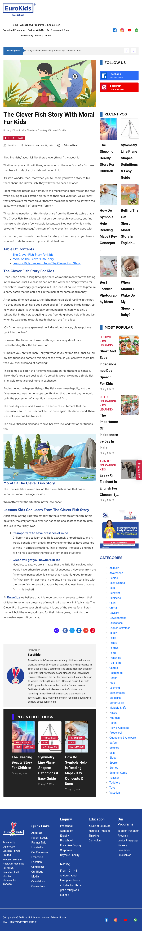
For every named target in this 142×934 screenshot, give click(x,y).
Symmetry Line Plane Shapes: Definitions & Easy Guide (48, 768)
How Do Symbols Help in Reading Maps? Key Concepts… (108, 229)
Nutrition (114, 717)
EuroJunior (124, 850)
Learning (106, 345)
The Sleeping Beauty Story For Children (22, 762)
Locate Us (37, 847)
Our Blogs (37, 871)
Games (113, 667)
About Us (36, 832)
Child (104, 397)
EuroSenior (124, 855)
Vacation (114, 792)
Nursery (122, 845)
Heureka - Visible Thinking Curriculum (99, 835)
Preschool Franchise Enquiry (70, 843)
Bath (112, 588)
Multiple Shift (117, 707)
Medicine (115, 697)
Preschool (115, 732)
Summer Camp (118, 772)
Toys (112, 787)
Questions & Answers (122, 737)
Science (114, 747)
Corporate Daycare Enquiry (69, 853)
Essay (113, 632)
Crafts (113, 607)
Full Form (115, 662)
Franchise (115, 657)
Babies (113, 578)
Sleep (113, 757)
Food (112, 653)
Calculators (38, 881)
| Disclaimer (30, 921)
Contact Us (38, 866)
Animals (106, 461)
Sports (113, 762)
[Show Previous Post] (126, 50)
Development (117, 618)
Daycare (114, 613)
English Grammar (119, 628)
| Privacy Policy (16, 921)
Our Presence (39, 852)
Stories (29, 747)
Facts (112, 637)
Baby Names (117, 583)
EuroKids (12, 145)
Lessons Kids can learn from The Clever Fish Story (47, 263)
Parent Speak (39, 837)
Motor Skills (116, 702)
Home (6, 130)
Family (113, 643)
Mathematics (50, 747)
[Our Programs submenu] (45, 25)
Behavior (114, 593)
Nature (113, 712)
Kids (18, 747)
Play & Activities (119, 727)
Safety (113, 742)
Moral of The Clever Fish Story (33, 259)
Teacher (114, 777)
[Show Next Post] (133, 50)
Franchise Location (37, 859)
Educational (18, 130)
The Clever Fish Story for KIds (33, 255)
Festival (106, 337)
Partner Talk (38, 842)
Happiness (116, 672)
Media (35, 876)
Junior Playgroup (128, 840)
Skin (112, 752)
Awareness (116, 573)
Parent (113, 722)
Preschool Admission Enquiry (66, 830)
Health (113, 678)
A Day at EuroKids (99, 826)
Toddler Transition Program (128, 833)
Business (115, 598)
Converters (38, 886)
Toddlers (114, 782)
